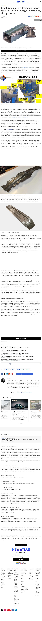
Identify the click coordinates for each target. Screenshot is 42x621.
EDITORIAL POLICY (3, 574)
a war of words (20, 283)
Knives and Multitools (16, 591)
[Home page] (21, 2)
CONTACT (3, 584)
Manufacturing (20, 369)
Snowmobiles (16, 603)
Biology (37, 575)
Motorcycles (31, 576)
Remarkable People (24, 587)
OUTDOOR (16, 568)
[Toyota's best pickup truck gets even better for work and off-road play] (21, 404)
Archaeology (38, 572)
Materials (9, 575)
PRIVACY (2, 582)
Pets (21, 584)
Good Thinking (23, 576)
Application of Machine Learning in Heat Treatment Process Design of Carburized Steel (15, 347)
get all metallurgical (12, 117)
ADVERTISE (3, 579)
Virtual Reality (23, 590)
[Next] (39, 410)
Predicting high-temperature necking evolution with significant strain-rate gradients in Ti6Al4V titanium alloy (18, 356)
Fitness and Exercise (38, 588)
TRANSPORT (31, 568)
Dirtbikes (15, 586)
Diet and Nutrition (37, 585)
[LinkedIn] (33, 16)
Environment (38, 576)
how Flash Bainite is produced (27, 67)
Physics (37, 578)
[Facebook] (29, 16)
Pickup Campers (15, 596)
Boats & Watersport (16, 580)
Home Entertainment (24, 579)
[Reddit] (36, 16)
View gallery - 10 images (21, 50)
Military (9, 576)
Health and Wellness (37, 595)
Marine (30, 575)
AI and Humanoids (24, 570)
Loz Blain (9, 378)
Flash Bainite (7, 333)
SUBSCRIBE (3, 570)
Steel (13, 369)
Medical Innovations (38, 592)
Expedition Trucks (16, 588)
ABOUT (2, 572)
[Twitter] (31, 16)
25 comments (26, 374)
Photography (23, 586)
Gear (15, 570)
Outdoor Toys (16, 574)
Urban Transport (31, 579)
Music (22, 583)
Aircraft (30, 570)
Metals (27, 369)
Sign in (4, 438)
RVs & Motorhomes (16, 599)
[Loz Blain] (3, 380)
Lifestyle (22, 581)
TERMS (2, 580)
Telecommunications (24, 589)
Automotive (3, 5)
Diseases (37, 589)
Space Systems (10, 579)
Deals (22, 592)
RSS (1, 585)
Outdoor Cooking (15, 593)
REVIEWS (2, 577)
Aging (37, 581)
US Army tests (9, 129)
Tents (15, 605)
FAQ (2, 587)
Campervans (16, 582)
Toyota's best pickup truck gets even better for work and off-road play (21, 413)
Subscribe (21, 559)
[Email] (40, 16)
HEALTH (37, 579)
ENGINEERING (10, 568)
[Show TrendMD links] (40, 363)
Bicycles (30, 573)
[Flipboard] (38, 16)
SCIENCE (37, 570)
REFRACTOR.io (38, 568)
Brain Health (38, 583)
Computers (22, 572)
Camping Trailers (15, 584)
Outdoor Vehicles (15, 573)
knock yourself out (24, 117)
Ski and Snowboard (16, 601)
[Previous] (3, 410)
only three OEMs (8, 280)
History (22, 578)
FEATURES (3, 576)
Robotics (9, 578)
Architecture (10, 570)
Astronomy (37, 573)
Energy (9, 572)
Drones (22, 575)
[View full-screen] (40, 20)
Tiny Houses (16, 576)
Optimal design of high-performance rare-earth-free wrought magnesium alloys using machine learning (17, 359)
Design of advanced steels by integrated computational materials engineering (13, 350)
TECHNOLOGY (23, 568)
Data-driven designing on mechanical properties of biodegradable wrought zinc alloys (14, 353)
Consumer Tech (23, 573)
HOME (2, 568)
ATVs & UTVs (16, 577)
